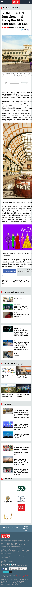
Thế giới (15, 583)
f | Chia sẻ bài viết (10, 271)
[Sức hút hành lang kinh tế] (23, 388)
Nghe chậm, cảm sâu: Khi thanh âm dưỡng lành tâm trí (21, 308)
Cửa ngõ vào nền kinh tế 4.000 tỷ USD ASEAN (21, 435)
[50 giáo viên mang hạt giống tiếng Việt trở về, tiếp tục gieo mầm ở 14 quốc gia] (8, 470)
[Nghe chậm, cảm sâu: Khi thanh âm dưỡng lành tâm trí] (8, 307)
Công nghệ (13, 579)
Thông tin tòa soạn (25, 528)
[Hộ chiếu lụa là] (8, 299)
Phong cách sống (6, 583)
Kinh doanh (5, 579)
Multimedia (15, 585)
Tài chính (12, 581)
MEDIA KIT (6, 527)
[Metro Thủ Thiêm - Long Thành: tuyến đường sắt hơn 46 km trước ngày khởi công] (8, 459)
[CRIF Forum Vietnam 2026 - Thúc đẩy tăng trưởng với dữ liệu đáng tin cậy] (8, 424)
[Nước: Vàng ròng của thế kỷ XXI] (8, 388)
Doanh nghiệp (5, 585)
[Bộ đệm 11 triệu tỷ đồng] (8, 370)
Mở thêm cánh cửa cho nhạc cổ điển (21, 315)
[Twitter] (22, 30)
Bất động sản (21, 581)
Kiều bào (22, 583)
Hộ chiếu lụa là (19, 299)
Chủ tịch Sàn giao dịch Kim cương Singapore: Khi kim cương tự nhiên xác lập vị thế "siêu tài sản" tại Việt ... (21, 333)
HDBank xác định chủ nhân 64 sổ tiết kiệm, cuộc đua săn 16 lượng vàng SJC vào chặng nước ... (21, 450)
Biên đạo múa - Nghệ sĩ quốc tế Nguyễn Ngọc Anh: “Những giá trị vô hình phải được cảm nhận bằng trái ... (21, 345)
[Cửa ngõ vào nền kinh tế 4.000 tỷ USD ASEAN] (8, 434)
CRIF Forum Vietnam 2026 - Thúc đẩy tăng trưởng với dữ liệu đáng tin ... (21, 426)
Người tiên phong (23, 579)
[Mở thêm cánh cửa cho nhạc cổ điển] (8, 315)
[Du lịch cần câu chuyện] (8, 354)
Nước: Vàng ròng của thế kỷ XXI (7, 395)
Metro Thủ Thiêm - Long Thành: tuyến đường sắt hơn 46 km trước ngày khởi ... (21, 461)
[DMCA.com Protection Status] (7, 571)
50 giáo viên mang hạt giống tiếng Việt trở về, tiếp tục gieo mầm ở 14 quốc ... (21, 471)
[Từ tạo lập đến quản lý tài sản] (23, 370)
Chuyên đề (4, 581)
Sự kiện (8, 478)
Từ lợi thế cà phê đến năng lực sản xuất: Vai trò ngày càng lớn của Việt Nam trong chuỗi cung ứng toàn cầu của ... (21, 415)
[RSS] (25, 30)
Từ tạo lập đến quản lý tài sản (22, 376)
